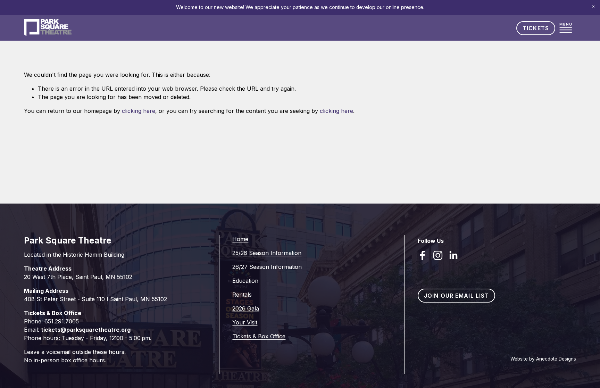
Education (245, 280)
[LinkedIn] (453, 255)
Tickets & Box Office (258, 336)
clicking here (138, 110)
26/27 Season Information (267, 266)
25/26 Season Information (266, 252)
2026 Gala (245, 308)
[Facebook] (422, 255)
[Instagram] (438, 255)
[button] (593, 7)
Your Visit (244, 322)
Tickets (536, 28)
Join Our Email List (456, 295)
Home (240, 239)
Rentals (242, 294)
